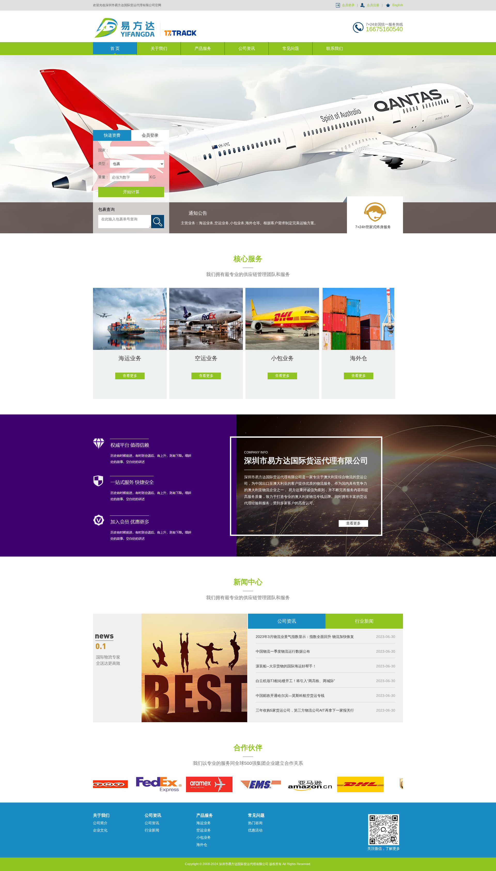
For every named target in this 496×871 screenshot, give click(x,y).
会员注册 (373, 5)
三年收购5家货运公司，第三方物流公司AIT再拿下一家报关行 (305, 710)
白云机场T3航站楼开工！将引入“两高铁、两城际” (295, 681)
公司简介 (100, 823)
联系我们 (334, 48)
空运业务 (203, 830)
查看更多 (353, 523)
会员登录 (348, 5)
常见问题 (290, 48)
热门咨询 (255, 823)
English (397, 5)
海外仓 (201, 845)
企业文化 (100, 830)
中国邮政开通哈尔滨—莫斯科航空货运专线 (290, 695)
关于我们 (159, 48)
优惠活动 (255, 830)
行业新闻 (364, 621)
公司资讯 (246, 48)
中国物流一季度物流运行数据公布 (283, 651)
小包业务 (203, 837)
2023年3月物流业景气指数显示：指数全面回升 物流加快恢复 (305, 637)
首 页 (115, 48)
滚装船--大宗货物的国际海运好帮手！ (286, 666)
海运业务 (203, 823)
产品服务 (203, 48)
